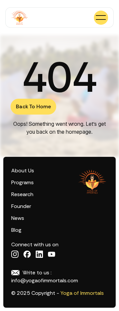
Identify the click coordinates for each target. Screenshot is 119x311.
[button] (101, 18)
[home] (19, 17)
